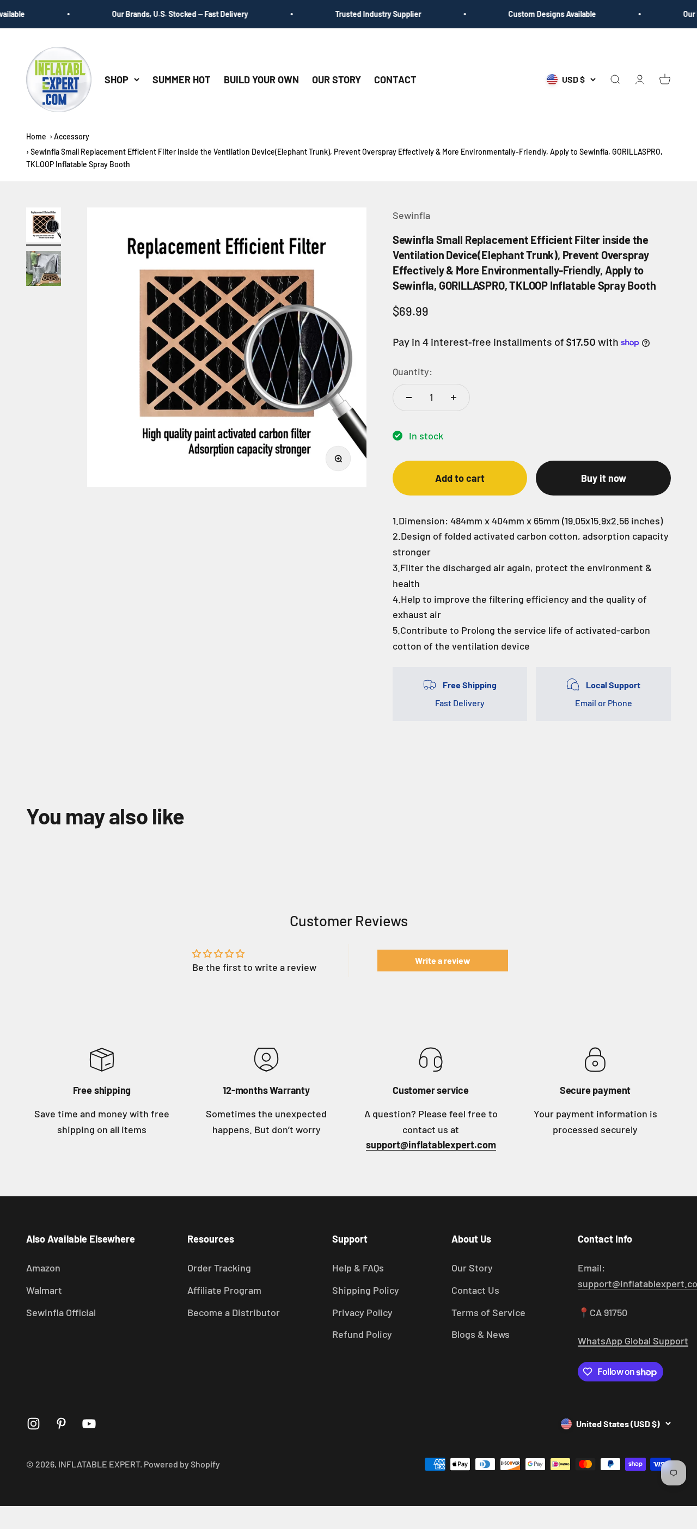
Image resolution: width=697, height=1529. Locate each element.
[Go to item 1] (43, 226)
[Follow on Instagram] (33, 1423)
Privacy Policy (362, 1312)
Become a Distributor (233, 1312)
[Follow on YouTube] (89, 1423)
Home (36, 136)
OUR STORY (336, 79)
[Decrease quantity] (409, 397)
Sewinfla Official (61, 1312)
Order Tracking (219, 1268)
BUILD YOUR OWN (261, 79)
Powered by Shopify (182, 1464)
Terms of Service (488, 1312)
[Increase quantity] (453, 397)
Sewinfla (411, 215)
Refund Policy (362, 1334)
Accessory (71, 136)
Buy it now (603, 478)
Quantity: (412, 371)
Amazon (43, 1268)
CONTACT (395, 79)
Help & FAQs (358, 1268)
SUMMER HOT (181, 79)
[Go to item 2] (43, 270)
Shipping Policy (365, 1290)
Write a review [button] (442, 960)
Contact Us (475, 1290)
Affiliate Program (224, 1290)
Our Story (472, 1268)
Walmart (44, 1290)
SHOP (117, 79)
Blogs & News (480, 1334)
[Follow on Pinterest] (61, 1423)
